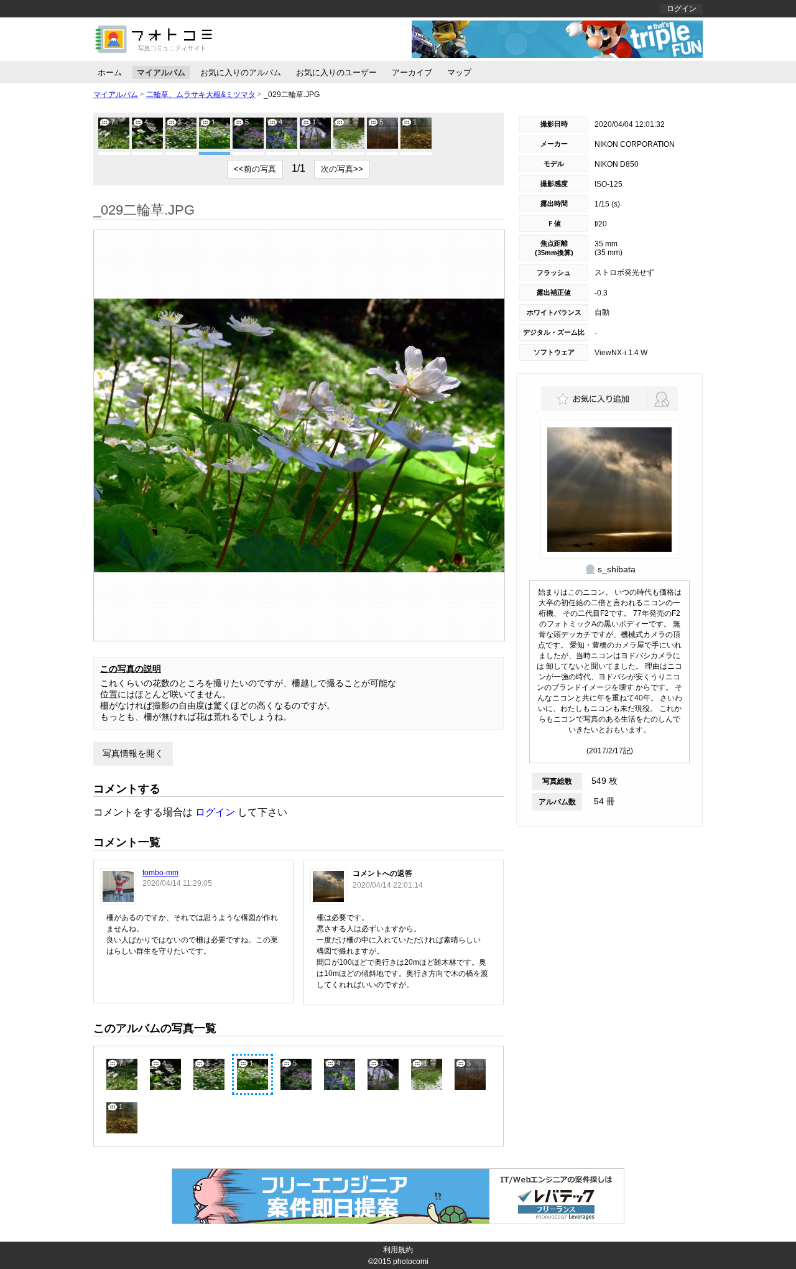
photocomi (410, 1261)
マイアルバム (161, 72)
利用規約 (398, 1249)
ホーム (110, 72)
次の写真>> (342, 169)
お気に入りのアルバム (240, 72)
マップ (459, 72)
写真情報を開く (133, 753)
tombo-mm (160, 872)
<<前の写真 (255, 169)
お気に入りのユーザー (336, 72)
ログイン (681, 8)
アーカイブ (412, 72)
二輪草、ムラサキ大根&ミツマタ (201, 94)
